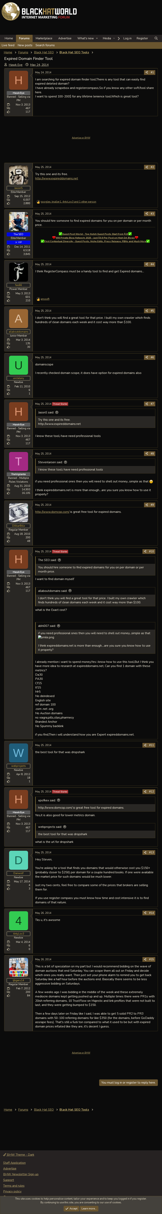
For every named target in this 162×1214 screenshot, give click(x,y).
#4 (152, 264)
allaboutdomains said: (52, 591)
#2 (152, 167)
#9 (152, 505)
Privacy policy (12, 1191)
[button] (97, 38)
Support (8, 1180)
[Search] (156, 38)
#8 (152, 454)
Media (107, 38)
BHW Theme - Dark (20, 1155)
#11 (151, 745)
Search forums (45, 45)
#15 (151, 959)
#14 (151, 913)
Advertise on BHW (81, 137)
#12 (151, 791)
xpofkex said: (47, 800)
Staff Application (14, 1163)
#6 (152, 357)
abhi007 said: (47, 626)
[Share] (146, 72)
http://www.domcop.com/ (52, 512)
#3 (152, 214)
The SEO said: (47, 560)
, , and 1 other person (68, 202)
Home (9, 38)
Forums (24, 38)
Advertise (65, 38)
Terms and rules (13, 1186)
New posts (25, 45)
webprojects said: (50, 827)
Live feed (8, 45)
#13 (151, 852)
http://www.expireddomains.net (56, 178)
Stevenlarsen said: (50, 462)
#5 (152, 311)
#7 (152, 404)
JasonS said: (46, 412)
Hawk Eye (16, 65)
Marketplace (44, 38)
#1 (152, 72)
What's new (85, 38)
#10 (151, 551)
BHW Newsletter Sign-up (21, 1174)
